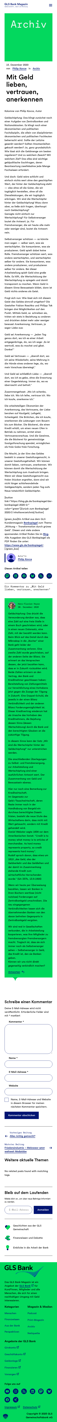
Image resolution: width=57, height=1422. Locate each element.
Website (13, 1085)
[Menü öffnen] (50, 5)
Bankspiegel (31, 522)
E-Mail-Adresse (18, 1071)
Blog (45, 533)
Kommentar (16, 1021)
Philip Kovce (19, 68)
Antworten (14, 971)
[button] (5, 1416)
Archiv (36, 68)
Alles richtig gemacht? (22, 1136)
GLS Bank (25, 1285)
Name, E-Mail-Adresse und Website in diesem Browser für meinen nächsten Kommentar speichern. (31, 1103)
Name (13, 1058)
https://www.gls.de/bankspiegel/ (24, 545)
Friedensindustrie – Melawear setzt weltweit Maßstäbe (25, 1149)
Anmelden (43, 1209)
